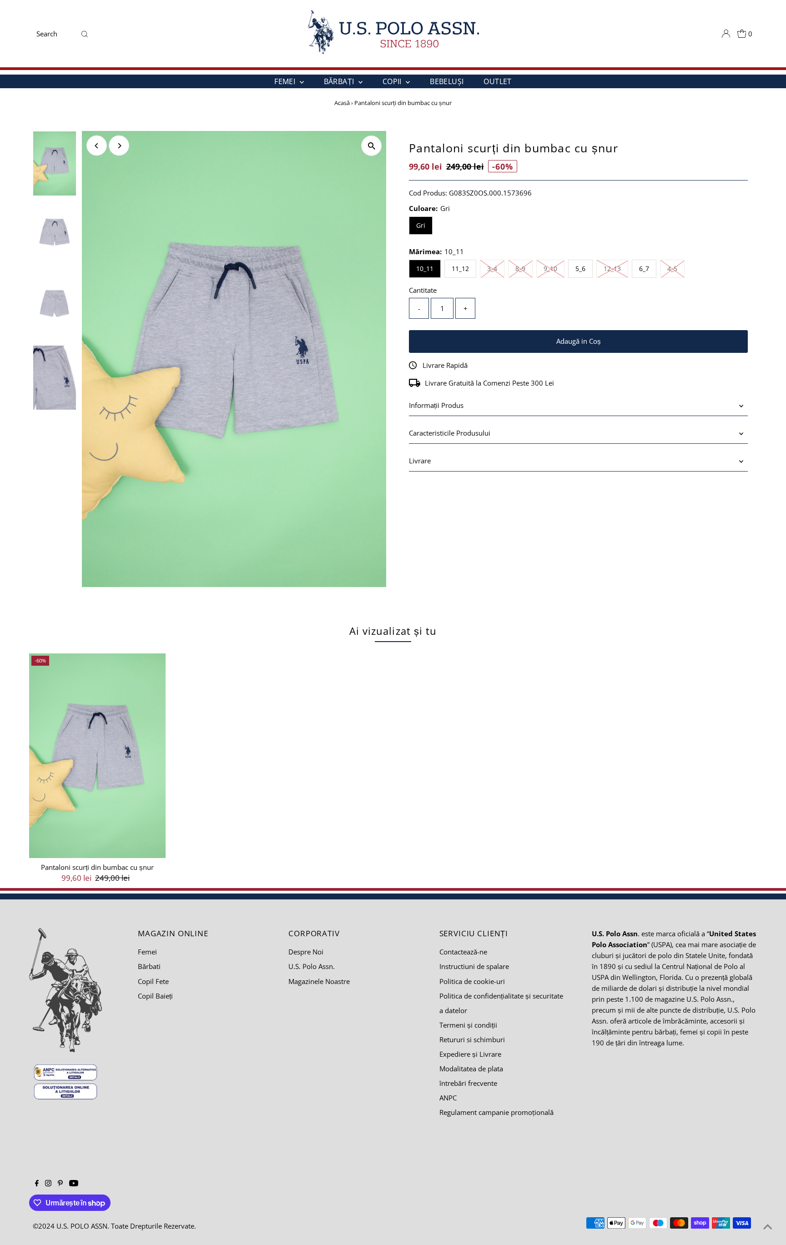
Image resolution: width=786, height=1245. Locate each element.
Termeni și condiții (468, 1024)
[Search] (85, 33)
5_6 (580, 268)
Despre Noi (305, 951)
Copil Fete (153, 981)
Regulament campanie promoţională (496, 1112)
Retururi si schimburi (472, 1039)
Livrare (420, 460)
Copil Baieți (155, 995)
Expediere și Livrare (470, 1054)
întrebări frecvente (468, 1083)
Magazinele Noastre (319, 981)
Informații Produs (436, 405)
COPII (393, 81)
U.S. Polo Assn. (311, 966)
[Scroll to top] (768, 1227)
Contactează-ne (463, 951)
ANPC (448, 1097)
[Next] (119, 146)
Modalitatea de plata (471, 1068)
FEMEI (285, 81)
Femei (147, 951)
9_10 (554, 268)
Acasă (342, 103)
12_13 (616, 268)
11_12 (460, 268)
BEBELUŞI (447, 81)
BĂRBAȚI (340, 81)
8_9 (524, 268)
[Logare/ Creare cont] (726, 34)
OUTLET (497, 81)
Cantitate (423, 290)
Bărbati (149, 966)
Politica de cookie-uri (472, 981)
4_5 (676, 268)
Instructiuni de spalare (474, 966)
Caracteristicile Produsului (449, 432)
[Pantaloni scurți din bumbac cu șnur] (97, 755)
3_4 (495, 268)
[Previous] (96, 146)
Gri (420, 225)
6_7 (644, 268)
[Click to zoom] (371, 146)
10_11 (424, 268)
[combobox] (55, 33)
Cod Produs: (428, 192)
